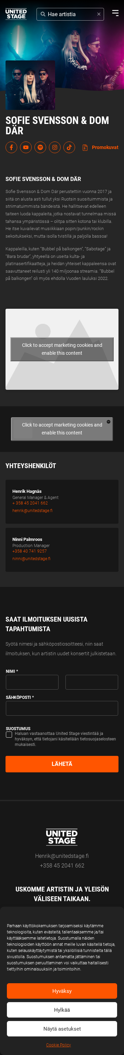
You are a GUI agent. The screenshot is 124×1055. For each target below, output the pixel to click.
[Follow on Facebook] (11, 147)
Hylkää (62, 1010)
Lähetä (62, 764)
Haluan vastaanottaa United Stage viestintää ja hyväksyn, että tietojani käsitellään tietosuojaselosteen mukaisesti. (65, 739)
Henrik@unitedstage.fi (62, 856)
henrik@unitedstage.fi (32, 510)
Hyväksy (62, 991)
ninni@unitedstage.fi (31, 558)
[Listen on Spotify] (40, 147)
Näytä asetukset (62, 1029)
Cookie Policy (58, 1045)
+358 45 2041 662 (62, 865)
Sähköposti (20, 697)
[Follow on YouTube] (26, 147)
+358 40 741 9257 (29, 551)
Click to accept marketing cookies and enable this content (62, 349)
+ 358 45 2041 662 (30, 503)
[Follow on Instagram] (55, 147)
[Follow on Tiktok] (69, 147)
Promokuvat (104, 147)
